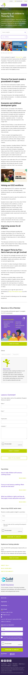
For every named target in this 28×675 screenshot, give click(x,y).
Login (10, 1)
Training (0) (19, 1)
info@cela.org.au (6, 614)
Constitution (4, 664)
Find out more (14, 343)
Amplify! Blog (5, 9)
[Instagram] (10, 661)
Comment (3, 426)
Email (2, 411)
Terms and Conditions (6, 665)
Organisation (4, 418)
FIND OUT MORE (14, 558)
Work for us (21, 664)
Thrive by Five (19, 57)
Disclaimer (15, 664)
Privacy (9, 664)
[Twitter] (5, 661)
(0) (26, 1)
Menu (24, 5)
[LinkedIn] (8, 661)
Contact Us (15, 665)
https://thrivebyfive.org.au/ (15, 291)
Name (2, 403)
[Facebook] (2, 661)
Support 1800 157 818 (7, 612)
